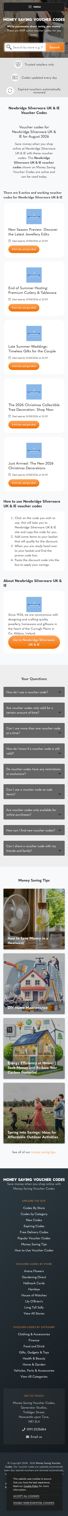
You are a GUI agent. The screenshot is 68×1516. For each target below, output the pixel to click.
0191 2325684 (36, 1429)
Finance (34, 1340)
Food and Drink (34, 1346)
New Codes (34, 1220)
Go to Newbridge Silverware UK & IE (34, 642)
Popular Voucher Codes (34, 1238)
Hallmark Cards (34, 1283)
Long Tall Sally (34, 1307)
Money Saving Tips (34, 1244)
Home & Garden (34, 1364)
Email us (36, 1436)
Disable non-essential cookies (33, 1502)
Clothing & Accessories (34, 1334)
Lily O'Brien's (34, 1301)
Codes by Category (34, 1214)
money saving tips (43, 1152)
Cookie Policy (31, 1486)
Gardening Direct (34, 1277)
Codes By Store (34, 1208)
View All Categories (34, 1376)
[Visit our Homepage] (34, 19)
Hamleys (34, 1289)
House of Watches (34, 1295)
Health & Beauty (34, 1358)
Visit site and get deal (24, 249)
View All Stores (34, 1313)
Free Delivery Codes (34, 1232)
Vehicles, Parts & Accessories (34, 1370)
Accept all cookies (26, 1496)
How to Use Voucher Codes (34, 1250)
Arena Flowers (34, 1271)
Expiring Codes (34, 1226)
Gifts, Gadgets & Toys (34, 1352)
